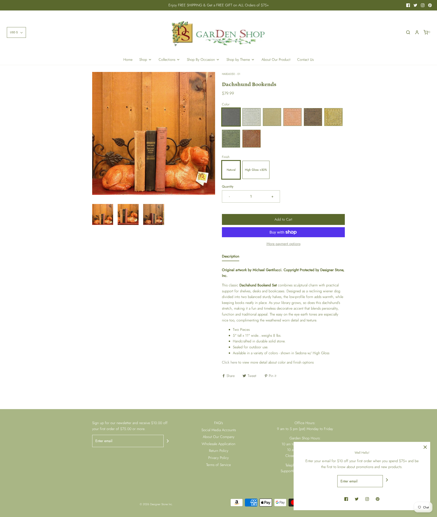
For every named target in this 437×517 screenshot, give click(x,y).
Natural (231, 170)
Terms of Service (218, 464)
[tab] (230, 257)
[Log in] (417, 32)
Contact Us (305, 59)
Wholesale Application (218, 443)
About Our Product (276, 59)
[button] (16, 32)
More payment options (283, 243)
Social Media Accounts (218, 430)
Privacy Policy (218, 457)
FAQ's (218, 422)
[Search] (408, 32)
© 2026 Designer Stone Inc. (156, 504)
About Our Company (218, 436)
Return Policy (218, 450)
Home (127, 59)
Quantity (227, 186)
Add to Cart (283, 219)
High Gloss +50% (256, 170)
